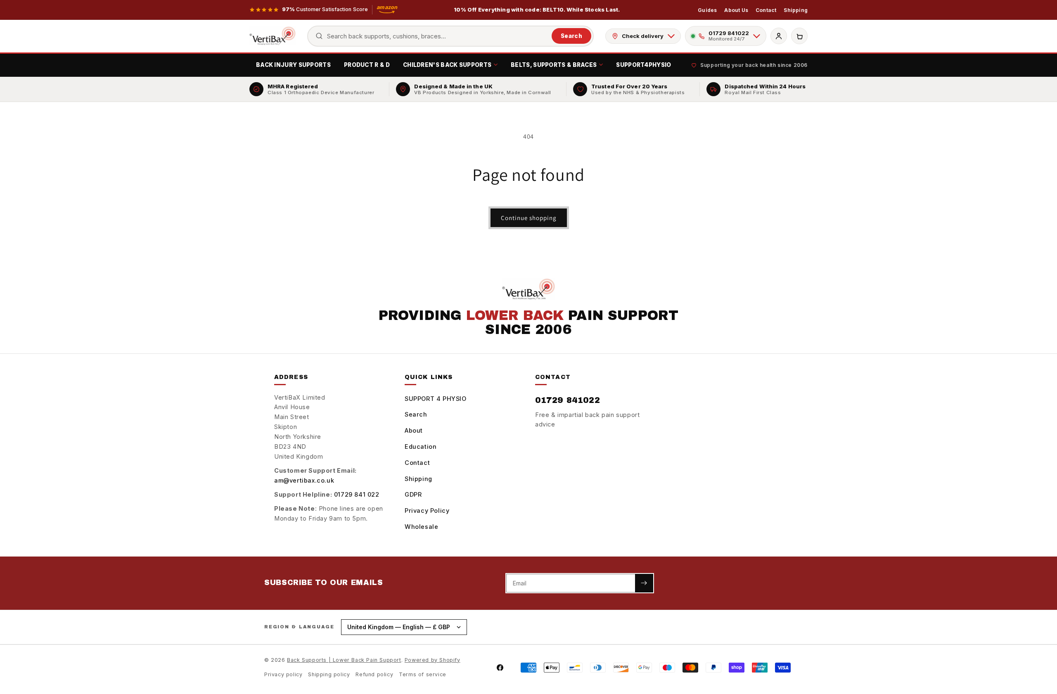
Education (420, 446)
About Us (736, 10)
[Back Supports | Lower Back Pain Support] (272, 35)
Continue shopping (529, 218)
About (414, 430)
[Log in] (778, 36)
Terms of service (422, 674)
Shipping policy (329, 674)
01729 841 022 (356, 494)
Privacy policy (283, 674)
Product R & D (367, 65)
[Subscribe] (644, 583)
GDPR (413, 494)
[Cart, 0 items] (799, 36)
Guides (707, 10)
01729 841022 (567, 400)
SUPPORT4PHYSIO (643, 65)
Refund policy (374, 674)
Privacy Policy (427, 510)
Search (571, 36)
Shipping (796, 10)
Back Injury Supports (293, 65)
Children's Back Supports (447, 65)
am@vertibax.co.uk (304, 480)
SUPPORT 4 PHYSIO (436, 398)
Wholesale (421, 526)
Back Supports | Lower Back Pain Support (344, 660)
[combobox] (437, 36)
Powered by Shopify (432, 660)
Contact (766, 10)
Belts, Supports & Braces (554, 65)
